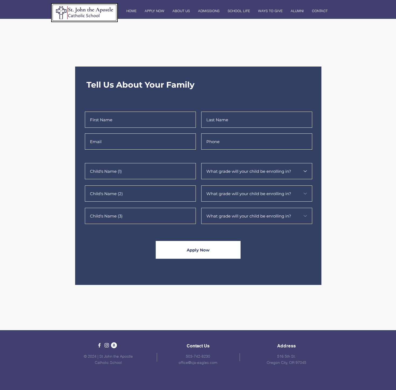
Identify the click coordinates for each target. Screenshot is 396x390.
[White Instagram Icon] (107, 345)
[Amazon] (114, 345)
